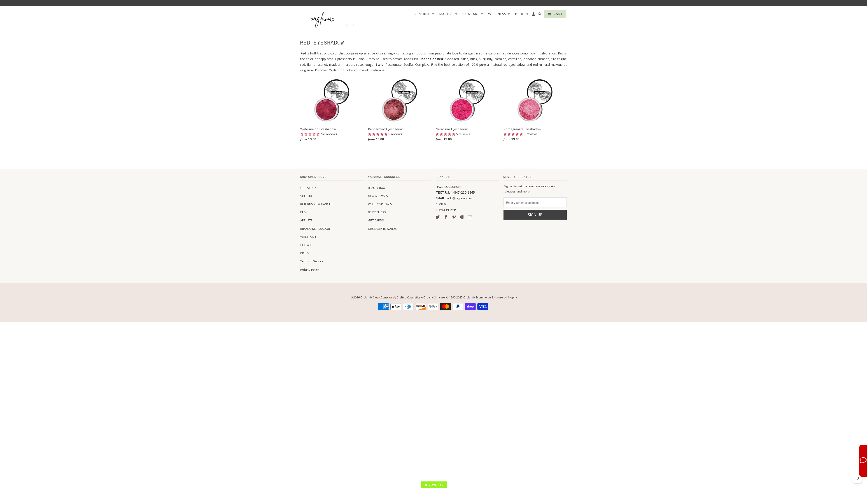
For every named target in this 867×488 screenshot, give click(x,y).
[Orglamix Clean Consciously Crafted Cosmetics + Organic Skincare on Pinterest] (454, 217)
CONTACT (442, 204)
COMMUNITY (444, 210)
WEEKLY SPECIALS (380, 204)
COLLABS (306, 245)
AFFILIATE (306, 220)
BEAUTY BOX (376, 188)
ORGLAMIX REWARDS (382, 229)
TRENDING (423, 13)
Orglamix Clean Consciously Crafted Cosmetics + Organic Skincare (402, 297)
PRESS (304, 253)
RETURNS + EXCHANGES (316, 204)
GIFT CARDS (376, 220)
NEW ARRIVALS (378, 196)
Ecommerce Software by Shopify (496, 297)
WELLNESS (499, 13)
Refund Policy (309, 269)
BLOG (522, 13)
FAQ (303, 212)
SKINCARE (472, 13)
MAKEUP (448, 13)
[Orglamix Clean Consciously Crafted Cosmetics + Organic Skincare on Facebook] (446, 217)
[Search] (540, 15)
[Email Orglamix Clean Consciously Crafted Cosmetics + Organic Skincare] (470, 217)
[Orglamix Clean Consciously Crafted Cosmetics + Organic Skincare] (322, 19)
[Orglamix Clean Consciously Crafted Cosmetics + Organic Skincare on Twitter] (438, 217)
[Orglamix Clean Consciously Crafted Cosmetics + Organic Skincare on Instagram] (462, 217)
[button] (310, 134)
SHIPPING (306, 196)
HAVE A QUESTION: (448, 187)
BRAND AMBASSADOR (315, 229)
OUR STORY (308, 188)
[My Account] (534, 15)
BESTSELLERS (377, 212)
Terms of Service (311, 261)
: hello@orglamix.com (454, 198)
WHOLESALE (308, 237)
